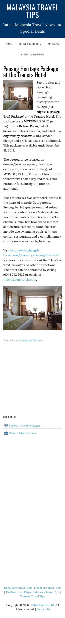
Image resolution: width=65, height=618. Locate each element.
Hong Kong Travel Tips (18, 587)
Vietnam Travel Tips (32, 596)
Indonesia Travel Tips (46, 592)
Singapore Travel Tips (47, 587)
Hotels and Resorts (31, 340)
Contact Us (43, 609)
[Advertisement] (32, 372)
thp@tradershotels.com (19, 279)
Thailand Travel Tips (18, 592)
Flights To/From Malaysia (24, 425)
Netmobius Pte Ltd (42, 605)
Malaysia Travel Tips (32, 10)
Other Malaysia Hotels (22, 433)
